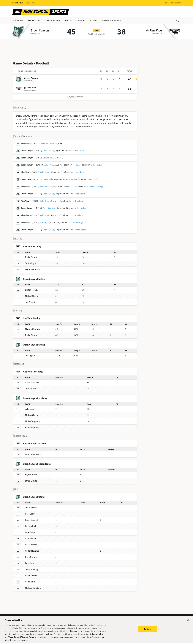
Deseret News (17, 3)
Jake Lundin (48, 179)
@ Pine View (154, 31)
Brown (31, 257)
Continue (148, 629)
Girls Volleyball (73, 20)
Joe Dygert (77, 165)
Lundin (30, 409)
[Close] (188, 620)
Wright (30, 263)
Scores (111, 20)
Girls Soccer (51, 20)
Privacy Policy (96, 634)
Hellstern (33, 588)
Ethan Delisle (79, 150)
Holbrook (32, 427)
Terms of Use (83, 634)
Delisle (31, 480)
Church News (31, 3)
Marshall (31, 520)
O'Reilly (31, 296)
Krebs (31, 526)
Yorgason (32, 421)
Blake (31, 474)
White (30, 538)
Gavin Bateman (46, 186)
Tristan (31, 544)
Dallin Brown (45, 172)
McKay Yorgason (50, 165)
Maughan (32, 550)
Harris (30, 563)
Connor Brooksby (47, 143)
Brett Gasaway (49, 150)
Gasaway (31, 289)
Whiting (31, 569)
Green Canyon (39, 31)
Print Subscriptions (173, 3)
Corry (30, 513)
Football (33, 20)
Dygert (30, 302)
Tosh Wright (44, 222)
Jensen (31, 507)
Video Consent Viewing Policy (21, 637)
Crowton (33, 269)
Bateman (32, 382)
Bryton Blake (95, 165)
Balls (30, 581)
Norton (31, 557)
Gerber (31, 575)
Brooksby (33, 454)
